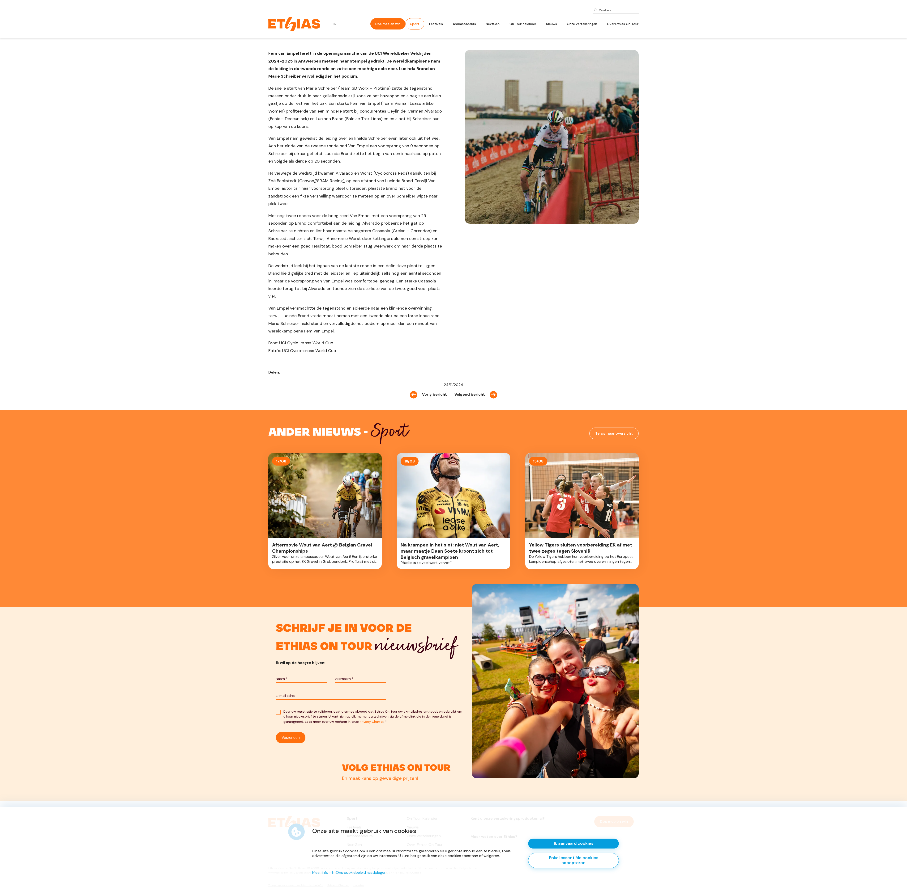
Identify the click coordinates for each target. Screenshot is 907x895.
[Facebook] (285, 372)
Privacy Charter (371, 722)
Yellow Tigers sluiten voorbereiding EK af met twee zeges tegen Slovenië (582, 511)
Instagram (370, 776)
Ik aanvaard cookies (573, 843)
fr (334, 24)
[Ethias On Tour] (294, 23)
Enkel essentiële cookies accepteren (573, 860)
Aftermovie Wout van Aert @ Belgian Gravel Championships (325, 511)
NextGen (493, 24)
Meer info (320, 872)
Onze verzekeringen (582, 24)
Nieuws (551, 24)
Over (622, 24)
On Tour (522, 24)
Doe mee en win (387, 24)
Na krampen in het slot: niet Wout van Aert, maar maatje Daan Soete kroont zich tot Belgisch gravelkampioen (453, 511)
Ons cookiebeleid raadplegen (361, 872)
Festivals (436, 24)
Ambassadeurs (464, 24)
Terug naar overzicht (614, 433)
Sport (414, 24)
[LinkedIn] (291, 372)
